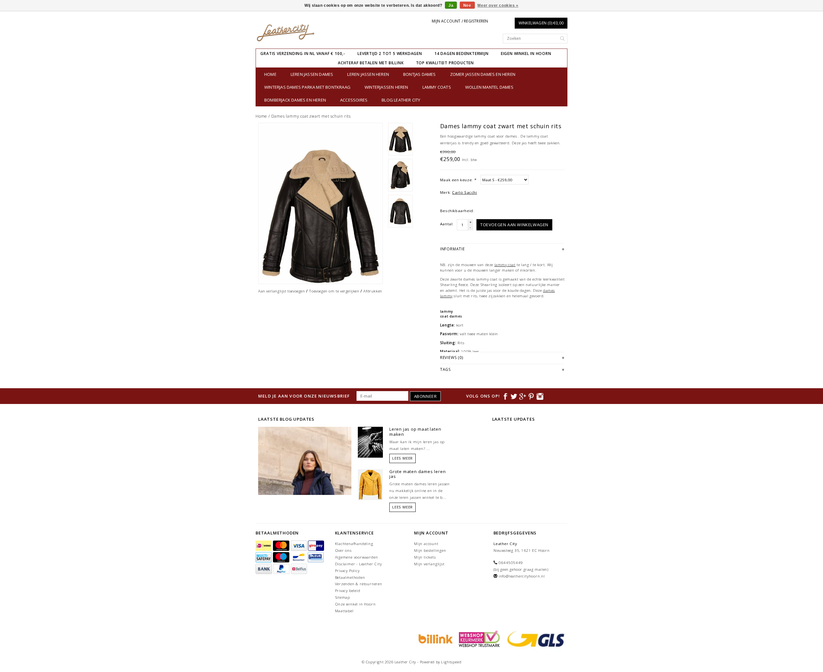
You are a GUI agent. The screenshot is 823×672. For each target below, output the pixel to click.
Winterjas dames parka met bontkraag (307, 87)
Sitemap (342, 597)
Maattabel (344, 610)
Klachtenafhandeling (354, 543)
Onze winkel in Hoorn (355, 604)
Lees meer (402, 458)
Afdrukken (372, 291)
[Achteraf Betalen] (435, 638)
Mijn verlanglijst (429, 563)
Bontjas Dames (419, 74)
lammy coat (505, 264)
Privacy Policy (347, 570)
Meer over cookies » (497, 5)
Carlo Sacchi (464, 192)
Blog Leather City (401, 100)
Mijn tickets (425, 557)
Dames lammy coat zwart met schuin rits (311, 116)
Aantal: (447, 223)
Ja (450, 5)
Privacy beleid (347, 590)
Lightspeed (451, 661)
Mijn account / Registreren (460, 21)
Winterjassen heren (386, 87)
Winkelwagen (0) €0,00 (541, 23)
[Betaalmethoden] (264, 545)
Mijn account (426, 543)
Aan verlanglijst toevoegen (281, 291)
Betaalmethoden (350, 577)
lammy (446, 311)
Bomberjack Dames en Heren (295, 100)
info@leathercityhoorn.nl (522, 576)
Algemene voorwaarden (356, 557)
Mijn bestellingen (430, 550)
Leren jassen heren (368, 74)
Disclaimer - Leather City (358, 563)
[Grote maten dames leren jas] (370, 484)
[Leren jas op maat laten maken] (370, 442)
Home (270, 74)
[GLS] (534, 638)
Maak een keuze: (458, 179)
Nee (467, 5)
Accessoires (353, 100)
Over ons (343, 550)
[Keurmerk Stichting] (478, 638)
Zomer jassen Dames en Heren (482, 74)
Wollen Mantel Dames (489, 87)
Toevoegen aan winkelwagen (514, 225)
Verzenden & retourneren (358, 583)
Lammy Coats (436, 87)
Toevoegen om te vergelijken (334, 291)
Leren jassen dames (312, 74)
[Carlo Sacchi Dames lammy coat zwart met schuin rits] (320, 203)
